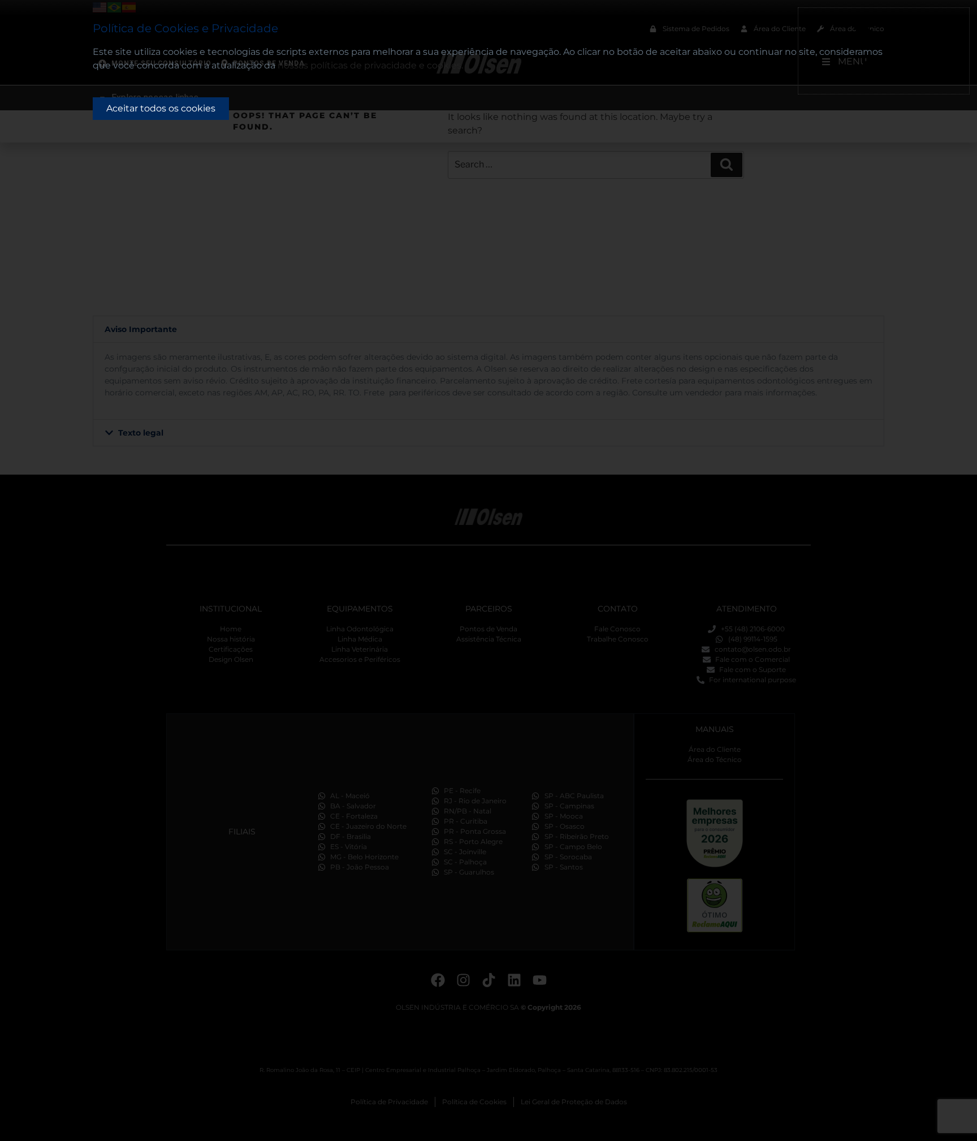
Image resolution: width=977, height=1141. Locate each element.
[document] (488, 570)
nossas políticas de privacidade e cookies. (370, 65)
